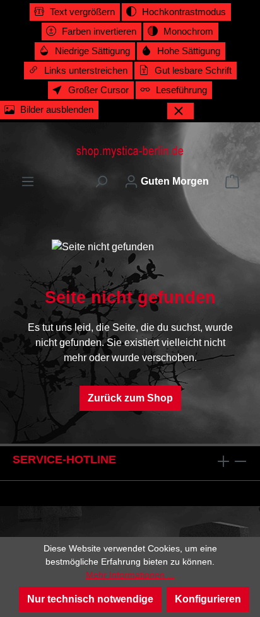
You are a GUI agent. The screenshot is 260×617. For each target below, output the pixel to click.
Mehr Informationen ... (130, 575)
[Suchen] (101, 181)
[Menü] (28, 181)
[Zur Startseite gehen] (130, 151)
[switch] (75, 12)
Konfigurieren (208, 599)
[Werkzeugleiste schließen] (180, 111)
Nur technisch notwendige (90, 599)
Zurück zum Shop (130, 398)
